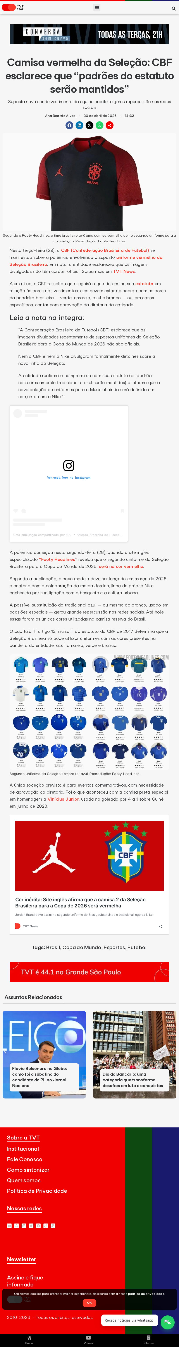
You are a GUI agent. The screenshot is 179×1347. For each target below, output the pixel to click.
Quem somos (24, 1180)
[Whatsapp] (16, 1226)
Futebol (136, 947)
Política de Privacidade (37, 1191)
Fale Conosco (25, 1159)
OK (89, 1302)
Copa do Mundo (81, 947)
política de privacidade (146, 1293)
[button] (96, 7)
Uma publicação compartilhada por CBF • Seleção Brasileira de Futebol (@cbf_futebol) (78, 535)
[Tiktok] (45, 1226)
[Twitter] (31, 1226)
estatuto (144, 284)
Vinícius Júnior (62, 799)
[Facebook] (38, 1226)
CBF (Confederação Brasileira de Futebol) (105, 250)
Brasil (53, 947)
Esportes (114, 947)
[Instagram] (24, 1226)
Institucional (23, 1149)
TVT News (124, 271)
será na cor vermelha (121, 566)
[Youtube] (9, 1226)
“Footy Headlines (57, 559)
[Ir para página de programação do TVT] (89, 980)
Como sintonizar (28, 1170)
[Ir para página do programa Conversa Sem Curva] (89, 43)
